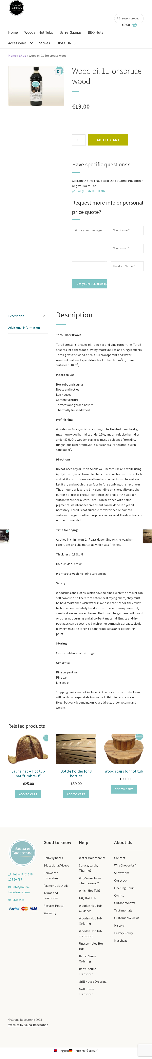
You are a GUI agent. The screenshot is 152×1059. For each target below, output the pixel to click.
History (119, 925)
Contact (119, 858)
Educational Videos (56, 865)
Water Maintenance (92, 858)
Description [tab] (16, 316)
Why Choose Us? (125, 865)
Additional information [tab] (24, 327)
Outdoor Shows (124, 903)
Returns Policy (53, 906)
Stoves (44, 43)
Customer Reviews (126, 918)
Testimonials (123, 910)
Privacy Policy (123, 933)
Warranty (50, 913)
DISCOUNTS (66, 43)
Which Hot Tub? (89, 890)
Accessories (17, 43)
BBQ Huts (95, 32)
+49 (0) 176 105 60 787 (90, 191)
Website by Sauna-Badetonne (28, 1025)
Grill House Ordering (93, 981)
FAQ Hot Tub (87, 898)
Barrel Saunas (70, 32)
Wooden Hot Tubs (38, 32)
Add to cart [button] (28, 794)
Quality (119, 895)
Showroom (121, 873)
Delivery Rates (53, 858)
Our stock (120, 880)
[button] (58, 72)
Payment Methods (56, 886)
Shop (22, 55)
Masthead (120, 940)
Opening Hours (124, 888)
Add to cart (108, 139)
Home (13, 32)
